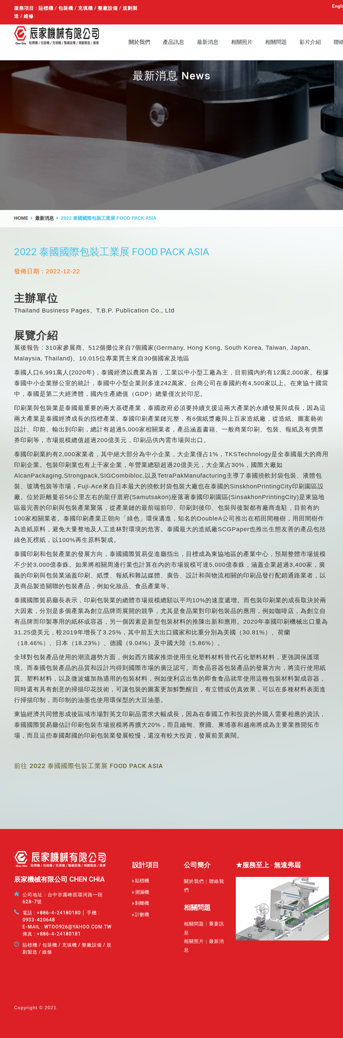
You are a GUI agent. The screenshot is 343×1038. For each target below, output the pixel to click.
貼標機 (142, 880)
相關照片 (242, 42)
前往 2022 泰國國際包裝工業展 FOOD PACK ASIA (88, 766)
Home (21, 218)
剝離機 (142, 903)
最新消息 (207, 42)
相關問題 (276, 42)
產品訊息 (173, 42)
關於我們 (139, 42)
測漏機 (142, 892)
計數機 (142, 914)
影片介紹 (310, 42)
